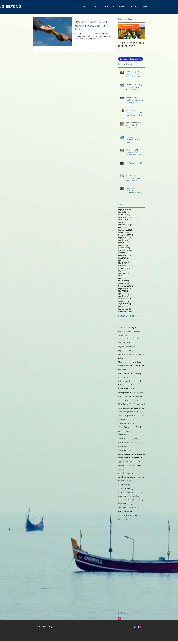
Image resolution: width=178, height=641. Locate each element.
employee (122, 504)
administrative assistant (128, 450)
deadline (135, 496)
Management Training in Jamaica (131, 392)
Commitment (138, 366)
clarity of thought (125, 484)
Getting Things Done (126, 385)
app (119, 461)
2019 (125, 327)
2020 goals (122, 331)
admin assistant (124, 435)
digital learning (136, 500)
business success (134, 465)
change (121, 481)
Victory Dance (123, 427)
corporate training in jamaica (130, 492)
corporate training (125, 488)
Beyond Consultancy (126, 346)
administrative (124, 446)
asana (125, 461)
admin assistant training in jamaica (131, 442)
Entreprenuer (123, 369)
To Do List (130, 419)
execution (138, 507)
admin (128, 431)
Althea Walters (124, 343)
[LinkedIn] (135, 627)
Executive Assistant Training (129, 373)
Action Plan (122, 335)
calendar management (127, 473)
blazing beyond (135, 461)
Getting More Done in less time (130, 381)
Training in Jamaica (126, 423)
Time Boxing (123, 404)
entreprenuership (125, 507)
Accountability (134, 331)
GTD (126, 377)
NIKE (120, 396)
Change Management (127, 362)
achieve (121, 431)
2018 (120, 327)
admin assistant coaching (128, 438)
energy (130, 504)
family (128, 519)
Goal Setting (123, 389)
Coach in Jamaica (125, 366)
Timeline (121, 419)
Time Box (134, 400)
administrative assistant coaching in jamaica (131, 454)
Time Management (137, 404)
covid (120, 496)
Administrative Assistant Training (131, 339)
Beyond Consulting (125, 350)
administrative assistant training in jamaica (131, 458)
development (123, 500)
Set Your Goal (123, 400)
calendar (121, 469)
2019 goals (133, 327)
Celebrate (122, 358)
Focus (120, 377)
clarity (128, 481)
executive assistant (126, 511)
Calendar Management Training (131, 354)
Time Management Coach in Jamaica (131, 408)
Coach (139, 362)
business (121, 465)
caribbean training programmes (131, 477)
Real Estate (137, 396)
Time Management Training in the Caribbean (131, 415)
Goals (131, 389)
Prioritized (128, 396)
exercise (121, 519)
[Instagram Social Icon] (119, 618)
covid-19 (127, 496)
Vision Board (136, 427)
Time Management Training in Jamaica (131, 412)
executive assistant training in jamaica (131, 515)
